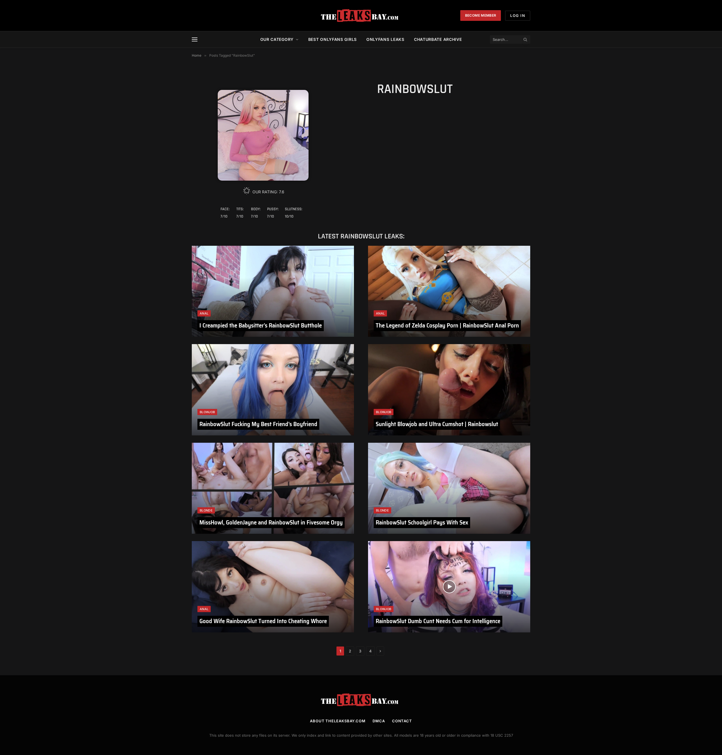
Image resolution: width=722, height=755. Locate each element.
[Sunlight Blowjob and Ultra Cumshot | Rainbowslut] (449, 389)
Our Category (277, 39)
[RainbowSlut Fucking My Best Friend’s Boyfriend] (273, 389)
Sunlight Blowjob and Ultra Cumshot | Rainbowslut (437, 424)
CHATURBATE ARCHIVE (438, 39)
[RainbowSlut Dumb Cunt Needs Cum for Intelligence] (449, 586)
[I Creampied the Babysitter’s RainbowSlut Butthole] (273, 291)
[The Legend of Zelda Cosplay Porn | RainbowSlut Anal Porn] (449, 291)
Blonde (206, 510)
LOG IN (517, 15)
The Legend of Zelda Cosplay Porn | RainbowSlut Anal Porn (447, 325)
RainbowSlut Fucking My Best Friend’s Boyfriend (258, 424)
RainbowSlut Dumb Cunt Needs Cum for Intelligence (438, 621)
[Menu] (194, 39)
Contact (402, 721)
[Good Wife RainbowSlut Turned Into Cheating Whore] (273, 586)
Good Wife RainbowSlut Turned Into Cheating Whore (263, 621)
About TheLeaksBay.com (338, 721)
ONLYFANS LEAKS (385, 39)
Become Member (480, 15)
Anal (204, 313)
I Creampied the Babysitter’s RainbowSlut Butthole (260, 325)
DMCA (379, 721)
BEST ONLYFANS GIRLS (332, 39)
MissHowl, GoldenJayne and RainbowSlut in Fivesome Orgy (271, 522)
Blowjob (207, 412)
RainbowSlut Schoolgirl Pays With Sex (422, 522)
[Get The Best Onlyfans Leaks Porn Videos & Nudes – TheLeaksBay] (361, 15)
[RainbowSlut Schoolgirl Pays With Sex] (449, 488)
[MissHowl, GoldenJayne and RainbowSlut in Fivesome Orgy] (273, 488)
